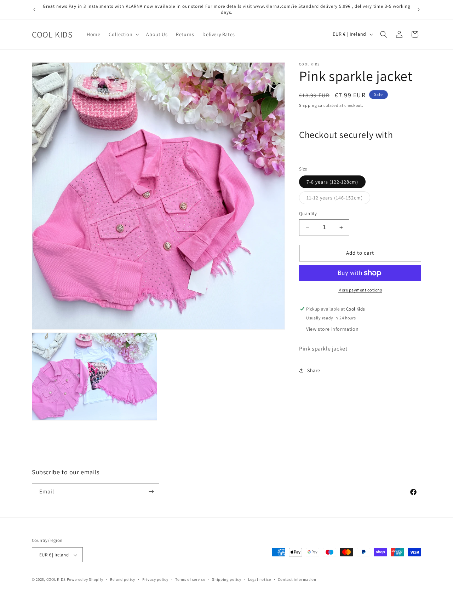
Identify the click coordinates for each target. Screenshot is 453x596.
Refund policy (122, 579)
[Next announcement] (418, 9)
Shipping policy (226, 579)
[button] (123, 34)
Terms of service (190, 579)
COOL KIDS (56, 579)
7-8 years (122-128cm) (332, 182)
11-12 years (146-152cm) (338, 199)
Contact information (297, 579)
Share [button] (313, 370)
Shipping (308, 105)
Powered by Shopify (85, 579)
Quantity (308, 213)
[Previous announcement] (34, 9)
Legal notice (259, 579)
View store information (332, 329)
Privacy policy (155, 579)
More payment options (360, 290)
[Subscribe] (151, 491)
